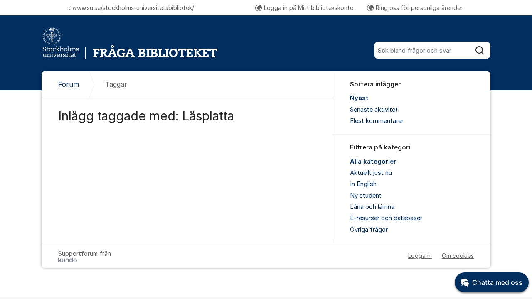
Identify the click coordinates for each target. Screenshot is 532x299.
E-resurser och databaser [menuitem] (386, 218)
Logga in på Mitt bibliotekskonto (309, 7)
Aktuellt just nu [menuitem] (371, 172)
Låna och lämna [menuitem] (372, 207)
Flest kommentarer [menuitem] (377, 121)
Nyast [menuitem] (359, 98)
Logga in (420, 255)
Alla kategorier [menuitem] (373, 161)
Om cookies (458, 255)
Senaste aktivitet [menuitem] (374, 109)
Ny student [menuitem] (366, 195)
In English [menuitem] (363, 184)
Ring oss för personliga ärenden (420, 7)
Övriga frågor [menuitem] (369, 229)
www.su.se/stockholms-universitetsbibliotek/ (133, 7)
